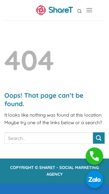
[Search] (79, 11)
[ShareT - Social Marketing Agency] (54, 10)
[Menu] (89, 10)
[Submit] (99, 138)
